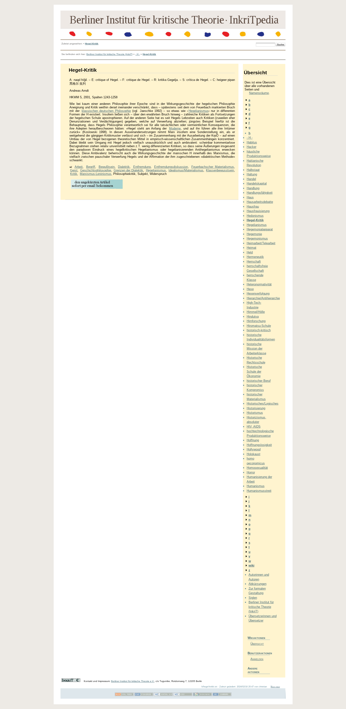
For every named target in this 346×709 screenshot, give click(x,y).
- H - (137, 54)
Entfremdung (142, 167)
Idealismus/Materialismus (186, 170)
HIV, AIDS (254, 426)
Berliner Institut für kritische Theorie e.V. (132, 681)
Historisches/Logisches (262, 403)
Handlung (253, 188)
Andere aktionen (253, 670)
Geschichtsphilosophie (95, 170)
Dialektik (124, 167)
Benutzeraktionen (259, 653)
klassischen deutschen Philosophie (106, 111)
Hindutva (253, 316)
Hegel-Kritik (91, 43)
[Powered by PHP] (143, 695)
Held (250, 252)
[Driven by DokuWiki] (202, 695)
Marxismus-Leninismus (95, 174)
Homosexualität (257, 467)
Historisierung (256, 408)
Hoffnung (253, 440)
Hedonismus (255, 215)
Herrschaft (254, 261)
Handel (251, 179)
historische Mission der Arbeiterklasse (256, 348)
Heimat (251, 247)
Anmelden (256, 659)
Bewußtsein (107, 167)
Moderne (175, 128)
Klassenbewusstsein (220, 170)
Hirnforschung (256, 321)
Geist (73, 170)
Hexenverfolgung (258, 293)
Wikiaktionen (256, 638)
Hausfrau (253, 206)
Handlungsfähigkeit (260, 192)
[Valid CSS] (182, 695)
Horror (251, 472)
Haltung (252, 174)
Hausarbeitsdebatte (260, 202)
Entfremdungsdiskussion (171, 167)
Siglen (253, 597)
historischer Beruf (259, 380)
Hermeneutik (255, 257)
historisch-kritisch (259, 330)
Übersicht (257, 644)
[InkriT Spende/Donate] (70, 681)
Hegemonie (254, 234)
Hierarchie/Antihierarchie (263, 298)
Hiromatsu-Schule (259, 325)
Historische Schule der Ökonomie (254, 371)
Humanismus (256, 486)
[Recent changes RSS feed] (124, 695)
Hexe (250, 289)
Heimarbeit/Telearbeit (261, 243)
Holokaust (253, 454)
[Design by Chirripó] (222, 695)
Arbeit (79, 167)
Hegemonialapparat (260, 229)
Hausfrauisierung (258, 211)
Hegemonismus (257, 238)
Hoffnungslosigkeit (259, 445)
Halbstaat (253, 170)
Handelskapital (257, 183)
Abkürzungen (257, 584)
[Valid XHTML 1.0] (163, 695)
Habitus (252, 142)
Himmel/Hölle (256, 312)
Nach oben (275, 686)
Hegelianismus (199, 111)
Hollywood (254, 449)
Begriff (90, 167)
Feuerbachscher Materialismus (212, 167)
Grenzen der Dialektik (128, 170)
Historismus (255, 412)
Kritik (73, 174)
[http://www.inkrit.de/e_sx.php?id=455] (96, 188)
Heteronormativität (259, 284)
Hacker (251, 147)
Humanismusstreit (259, 490)
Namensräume (259, 93)
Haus (250, 197)
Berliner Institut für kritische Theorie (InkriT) (109, 54)
